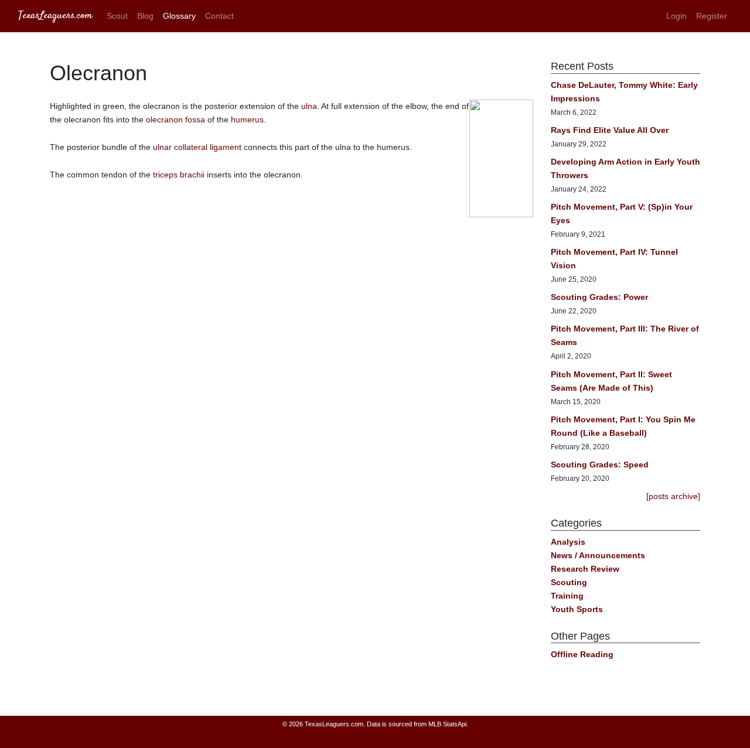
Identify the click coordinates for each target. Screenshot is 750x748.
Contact (219, 16)
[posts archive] (673, 496)
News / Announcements (598, 555)
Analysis (568, 542)
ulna (309, 106)
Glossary (179, 16)
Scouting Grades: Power (599, 297)
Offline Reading (582, 654)
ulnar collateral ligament (197, 147)
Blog (145, 16)
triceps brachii (178, 174)
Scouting (569, 582)
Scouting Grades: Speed (600, 464)
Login (676, 16)
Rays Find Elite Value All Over (610, 130)
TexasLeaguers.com (55, 15)
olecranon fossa (175, 119)
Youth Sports (577, 609)
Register (711, 16)
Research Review (585, 568)
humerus (247, 119)
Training (567, 595)
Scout (117, 16)
